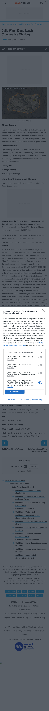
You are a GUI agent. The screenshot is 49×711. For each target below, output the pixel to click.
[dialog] (24, 355)
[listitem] (24, 352)
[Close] (44, 311)
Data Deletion (11, 400)
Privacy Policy (37, 400)
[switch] (40, 357)
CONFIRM (14, 391)
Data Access (24, 400)
